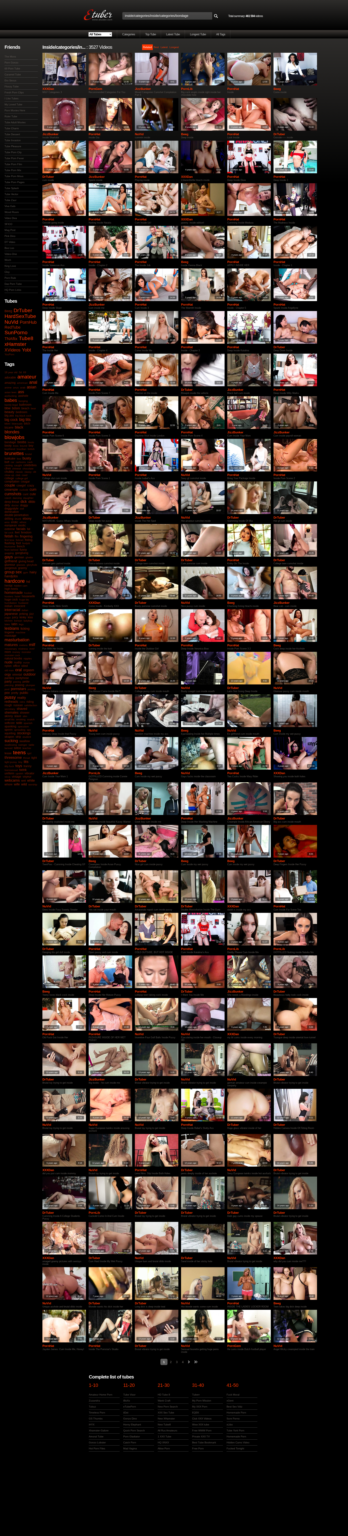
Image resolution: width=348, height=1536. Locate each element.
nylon (8, 665)
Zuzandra (94, 1400)
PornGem (95, 89)
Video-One (11, 253)
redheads (11, 701)
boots (31, 442)
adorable (10, 377)
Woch (8, 259)
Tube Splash (12, 188)
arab (22, 387)
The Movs (10, 56)
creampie (11, 489)
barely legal (11, 404)
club (18, 475)
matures (11, 645)
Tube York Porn (235, 1430)
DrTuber (23, 310)
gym (25, 572)
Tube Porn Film (13, 164)
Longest (174, 47)
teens (19, 752)
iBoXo (126, 1400)
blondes (12, 431)
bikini (7, 423)
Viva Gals (10, 206)
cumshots (13, 494)
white (31, 780)
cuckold (23, 489)
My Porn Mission (201, 1400)
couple (10, 485)
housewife (28, 596)
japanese (11, 614)
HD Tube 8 (164, 1394)
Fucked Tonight (235, 1448)
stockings (24, 733)
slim (25, 716)
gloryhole (32, 564)
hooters (9, 596)
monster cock (12, 655)
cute (33, 494)
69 (24, 372)
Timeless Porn (97, 1412)
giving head (26, 561)
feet (17, 532)
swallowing (11, 744)
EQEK (195, 1412)
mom (8, 651)
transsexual (11, 770)
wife (17, 784)
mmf (31, 648)
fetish (9, 536)
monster (26, 652)
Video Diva (11, 218)
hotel (17, 596)
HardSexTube (20, 316)
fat (28, 529)
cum (33, 489)
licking (25, 628)
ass (21, 392)
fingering (26, 536)
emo (7, 522)
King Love (10, 265)
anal (33, 382)
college (9, 478)
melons (23, 645)
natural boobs (13, 658)
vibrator (29, 773)
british (31, 449)
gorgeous (11, 568)
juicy (15, 617)
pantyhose (22, 678)
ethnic (23, 522)
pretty (14, 692)
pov (7, 693)
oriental (17, 674)
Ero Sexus (10, 80)
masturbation (17, 639)
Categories (128, 34)
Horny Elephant (132, 1424)
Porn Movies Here (15, 110)
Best (156, 47)
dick (23, 502)
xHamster (15, 344)
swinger (22, 744)
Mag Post (10, 230)
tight (34, 757)
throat (26, 757)
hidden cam (20, 585)
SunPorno (16, 332)
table (31, 744)
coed (24, 475)
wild (24, 784)
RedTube (12, 327)
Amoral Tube (96, 1436)
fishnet (19, 540)
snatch (31, 719)
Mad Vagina (130, 1448)
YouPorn (9, 354)
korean (18, 620)
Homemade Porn (236, 1412)
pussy (10, 697)
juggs (8, 617)
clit (34, 471)
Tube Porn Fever (14, 158)
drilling (9, 518)
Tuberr (196, 1394)
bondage (10, 442)
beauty (9, 412)
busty (26, 458)
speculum (23, 726)
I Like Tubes (11, 98)
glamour (10, 564)
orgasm (28, 670)
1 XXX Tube (164, 1436)
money (16, 652)
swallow (24, 741)
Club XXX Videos (202, 1418)
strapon (9, 736)
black (19, 427)
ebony (27, 518)
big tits (25, 419)
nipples (28, 658)
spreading (19, 729)
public (24, 693)
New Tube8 (164, 1424)
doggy (24, 505)
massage (10, 635)
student (26, 736)
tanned (9, 748)
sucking (11, 740)
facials (21, 529)
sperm (9, 729)
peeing (17, 681)
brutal (28, 454)
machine (20, 632)
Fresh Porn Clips (14, 92)
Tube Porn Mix (13, 170)
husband (23, 602)
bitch (27, 423)
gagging (9, 553)
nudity (18, 662)
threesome (13, 757)
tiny (20, 762)
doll (22, 508)
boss (15, 445)
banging (23, 400)
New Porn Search (168, 1406)
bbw (8, 408)
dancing (17, 497)
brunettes (14, 453)
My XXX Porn (199, 1406)
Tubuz (92, 1406)
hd (28, 581)
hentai (9, 585)
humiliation (11, 602)
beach (25, 408)
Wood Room (12, 212)
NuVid (11, 322)
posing (31, 689)
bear (33, 408)
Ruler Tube (11, 116)
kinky (23, 617)
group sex (13, 572)
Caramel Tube (13, 74)
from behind (11, 549)
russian (18, 705)
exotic (22, 525)
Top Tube (150, 34)
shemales (11, 712)
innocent (19, 606)
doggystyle (11, 508)
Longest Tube (198, 34)
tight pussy (11, 762)
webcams (12, 780)
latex (7, 624)
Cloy (7, 271)
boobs (21, 442)
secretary (10, 708)
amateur (26, 377)
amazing (10, 382)
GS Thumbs (96, 1418)
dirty (7, 505)
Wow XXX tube (200, 1424)
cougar (25, 481)
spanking (10, 726)
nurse (26, 662)
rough (8, 705)
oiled (24, 665)
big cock (11, 420)
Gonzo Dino (130, 1418)
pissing (19, 685)
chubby (9, 471)
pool (7, 689)
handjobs (11, 576)
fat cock (9, 532)
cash (30, 462)
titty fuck (9, 766)
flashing (10, 543)
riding (30, 701)
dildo (31, 502)
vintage (16, 776)
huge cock (11, 599)
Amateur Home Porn (100, 1394)
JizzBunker (143, 89)
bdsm (16, 408)
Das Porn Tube (13, 283)
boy (31, 445)
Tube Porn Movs (14, 176)
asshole (23, 395)
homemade (14, 593)
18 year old (11, 372)
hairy (33, 572)
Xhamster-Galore (99, 1430)
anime (8, 387)
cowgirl (21, 485)
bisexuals (17, 423)
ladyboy (28, 620)
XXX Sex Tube (166, 1412)
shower (24, 712)
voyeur (27, 776)
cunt (25, 494)
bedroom (21, 412)
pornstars (18, 689)
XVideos (12, 349)
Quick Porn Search (134, 1430)
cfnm (8, 468)
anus (16, 387)
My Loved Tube (13, 104)
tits (26, 762)
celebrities (30, 465)
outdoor (29, 674)
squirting (10, 733)
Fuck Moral (233, 1394)
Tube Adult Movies (15, 122)
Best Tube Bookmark (204, 1442)
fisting (28, 539)
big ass (9, 415)
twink (23, 770)
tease (8, 753)
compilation (12, 481)
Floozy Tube (12, 86)
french (21, 546)
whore (9, 784)
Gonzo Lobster (97, 1442)
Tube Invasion (13, 140)
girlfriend (11, 561)
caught (18, 465)
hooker (28, 592)
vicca (7, 776)
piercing (9, 685)
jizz (31, 613)
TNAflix (11, 338)
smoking (21, 719)
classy (28, 471)
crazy (30, 485)
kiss (30, 617)
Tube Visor (129, 1394)
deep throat (12, 501)
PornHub (28, 322)
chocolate (28, 468)
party (8, 681)
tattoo (17, 748)
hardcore (15, 581)
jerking (23, 613)
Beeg (8, 311)
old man (9, 670)
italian (25, 610)
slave (17, 716)
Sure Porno (233, 1418)
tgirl (29, 753)
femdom (26, 532)
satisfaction (30, 705)
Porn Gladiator (131, 1436)
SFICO (8, 224)
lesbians (12, 628)
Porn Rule (10, 277)
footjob (26, 543)
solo (19, 723)
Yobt (26, 350)
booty (8, 445)
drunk (18, 518)
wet (23, 780)
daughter (28, 497)
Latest (164, 47)
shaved (22, 709)
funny (23, 549)
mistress (23, 648)
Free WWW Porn (202, 1430)
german (19, 557)
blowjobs (14, 437)
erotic (14, 522)
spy (29, 729)
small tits (9, 719)
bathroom (25, 404)
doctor (15, 505)
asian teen (10, 392)
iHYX (91, 1424)
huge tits (24, 599)
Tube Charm (12, 128)
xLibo (230, 1424)
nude (9, 662)
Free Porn (198, 1448)
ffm (16, 536)
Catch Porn (129, 1442)
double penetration (17, 515)
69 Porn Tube (12, 68)
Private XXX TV (201, 1436)
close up (9, 475)
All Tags (220, 34)
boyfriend (10, 449)
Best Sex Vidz (234, 1406)
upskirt (19, 773)
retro (22, 701)
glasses (20, 564)
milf (32, 644)
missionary (11, 648)
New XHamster (166, 1418)
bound (23, 445)
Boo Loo (9, 248)
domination (12, 511)
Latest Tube (173, 34)
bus (19, 458)
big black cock (23, 415)
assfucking (11, 395)
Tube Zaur (10, 200)
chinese (16, 468)
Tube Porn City (13, 152)
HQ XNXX (163, 1442)
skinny (9, 716)
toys (18, 766)
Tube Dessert (12, 134)
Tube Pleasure (13, 146)
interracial (12, 610)
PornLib (186, 89)
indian (9, 606)
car (12, 462)
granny (22, 568)
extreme (10, 529)
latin (14, 624)
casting (9, 465)
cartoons (21, 462)
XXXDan (48, 89)
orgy (8, 674)
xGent (230, 1400)
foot (18, 543)
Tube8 (26, 338)
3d (20, 372)
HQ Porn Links (13, 289)
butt (7, 461)
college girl (21, 478)
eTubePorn (129, 1406)
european (11, 525)
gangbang (21, 552)
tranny (28, 766)
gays (9, 557)
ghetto (29, 557)
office (16, 665)
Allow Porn (164, 1448)
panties (9, 678)
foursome (10, 546)
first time (9, 540)
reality (21, 697)
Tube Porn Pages (14, 182)
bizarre (9, 427)
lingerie (9, 632)
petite (26, 681)
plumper (30, 685)
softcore (10, 722)
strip (18, 736)
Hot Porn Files (97, 1448)
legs (21, 624)
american (22, 382)
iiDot (125, 1412)
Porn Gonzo (11, 62)
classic (19, 471)
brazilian (21, 449)
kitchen (9, 620)
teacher (26, 748)
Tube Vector (11, 194)
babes (11, 400)
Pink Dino (10, 236)
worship (32, 784)
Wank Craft (164, 1400)
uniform (9, 773)
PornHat (233, 89)
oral (18, 670)
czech (8, 497)
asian (31, 387)
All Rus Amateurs (167, 1430)
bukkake (10, 458)
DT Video (10, 242)
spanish (28, 723)
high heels (11, 588)
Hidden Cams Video (238, 1442)
